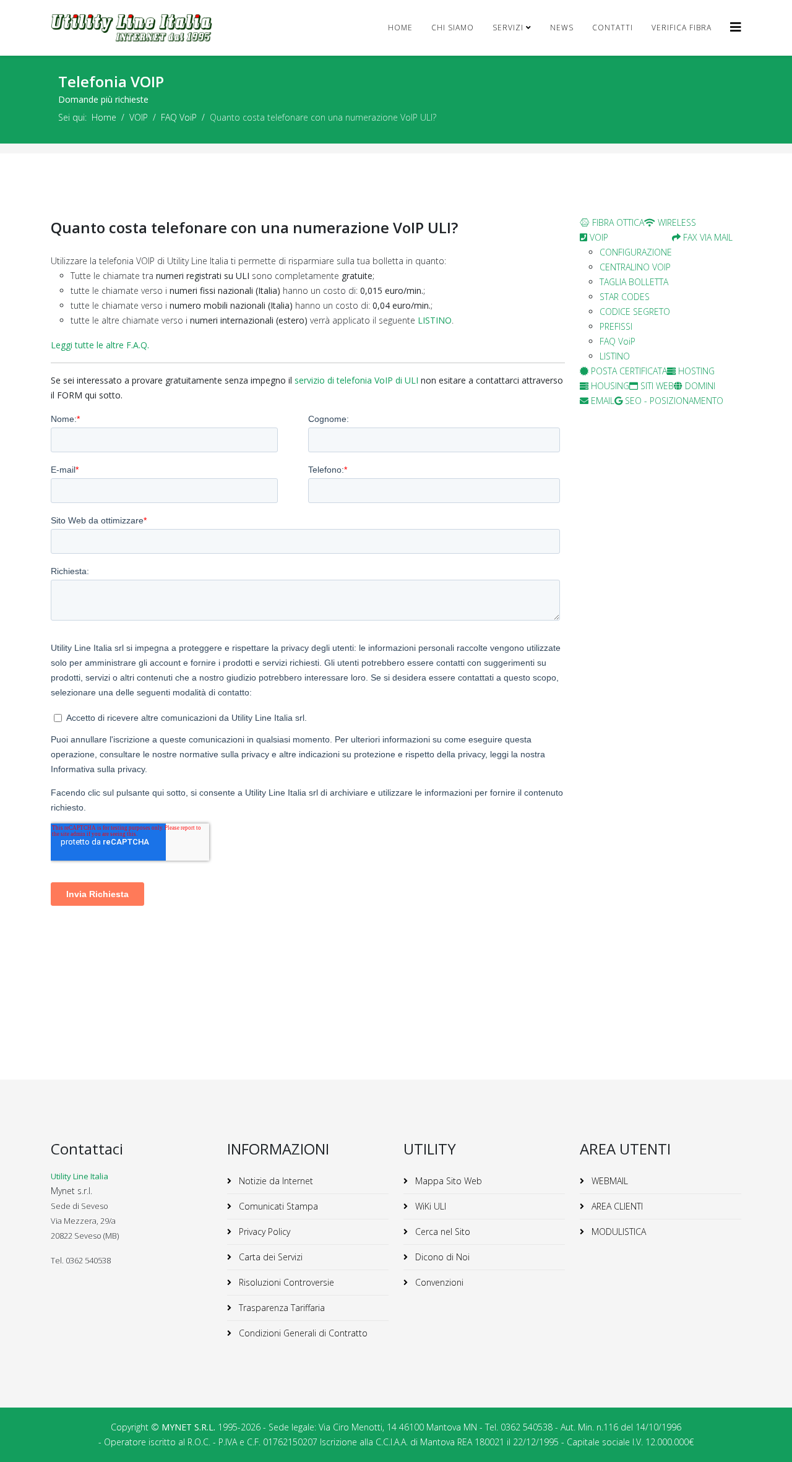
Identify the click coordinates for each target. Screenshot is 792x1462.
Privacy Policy (263, 1231)
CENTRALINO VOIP (635, 267)
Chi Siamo (452, 27)
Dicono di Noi (441, 1257)
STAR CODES (625, 297)
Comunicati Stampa (277, 1206)
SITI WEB (656, 386)
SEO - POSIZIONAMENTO (672, 400)
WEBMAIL (608, 1181)
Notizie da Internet (274, 1181)
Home (400, 27)
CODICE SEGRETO (635, 311)
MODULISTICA (617, 1231)
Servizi (508, 27)
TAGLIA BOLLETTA (634, 282)
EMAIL (601, 400)
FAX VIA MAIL (707, 237)
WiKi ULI (429, 1206)
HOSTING (695, 371)
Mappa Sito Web (447, 1181)
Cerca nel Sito (441, 1231)
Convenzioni (438, 1282)
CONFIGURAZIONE (636, 252)
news (562, 27)
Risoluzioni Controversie (285, 1282)
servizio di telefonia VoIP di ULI (356, 380)
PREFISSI (616, 326)
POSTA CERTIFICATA (627, 371)
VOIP (138, 117)
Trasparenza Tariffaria (280, 1308)
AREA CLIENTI (616, 1206)
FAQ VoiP (179, 117)
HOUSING (608, 386)
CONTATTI (612, 27)
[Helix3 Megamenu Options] (735, 27)
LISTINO (435, 320)
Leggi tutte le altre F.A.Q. (100, 345)
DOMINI (698, 386)
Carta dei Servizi (269, 1257)
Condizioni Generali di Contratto (302, 1333)
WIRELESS (675, 222)
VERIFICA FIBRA (682, 27)
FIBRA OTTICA (617, 222)
